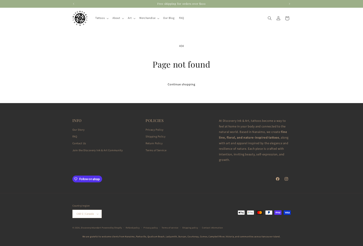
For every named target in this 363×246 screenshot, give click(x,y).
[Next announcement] (289, 4)
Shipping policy (190, 227)
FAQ (74, 137)
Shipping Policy (155, 137)
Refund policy (133, 227)
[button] (101, 18)
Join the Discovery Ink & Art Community (97, 150)
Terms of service (170, 227)
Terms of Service (156, 150)
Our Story (78, 130)
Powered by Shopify (112, 227)
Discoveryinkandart (91, 227)
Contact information (212, 227)
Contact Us (79, 143)
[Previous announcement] (73, 4)
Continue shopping (181, 84)
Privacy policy (150, 227)
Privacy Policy (155, 130)
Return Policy (154, 143)
